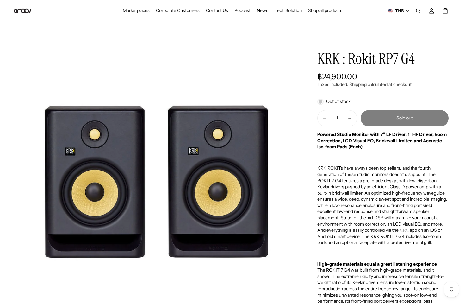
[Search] (418, 11)
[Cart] (445, 11)
